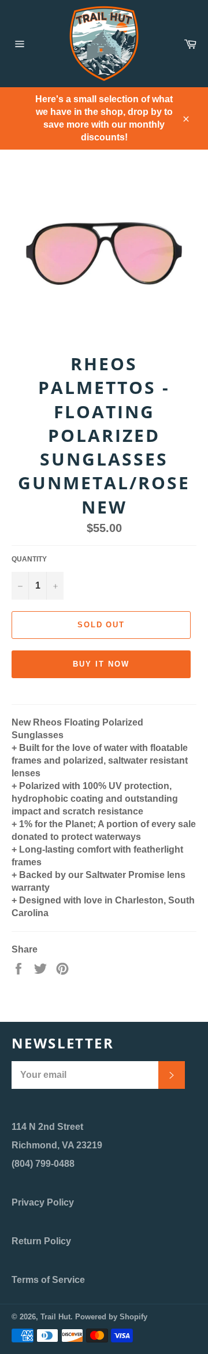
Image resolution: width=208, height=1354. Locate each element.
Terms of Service (48, 1280)
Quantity (29, 559)
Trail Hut (55, 1316)
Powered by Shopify (111, 1316)
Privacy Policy (43, 1202)
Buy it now (101, 664)
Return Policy (41, 1241)
